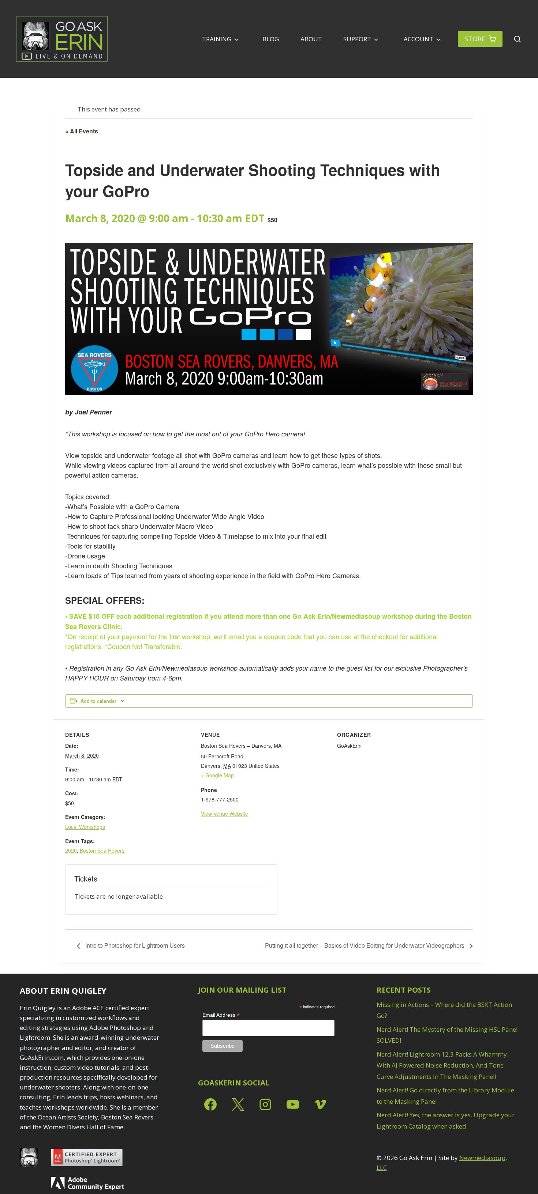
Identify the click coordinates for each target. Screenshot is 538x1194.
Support (357, 39)
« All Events (81, 131)
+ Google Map (217, 775)
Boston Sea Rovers (102, 850)
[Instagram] (265, 1104)
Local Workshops (85, 826)
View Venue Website (224, 813)
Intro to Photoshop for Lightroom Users (134, 945)
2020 (71, 850)
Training (216, 39)
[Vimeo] (320, 1104)
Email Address (221, 1015)
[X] (237, 1104)
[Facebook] (210, 1104)
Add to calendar (98, 701)
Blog (270, 39)
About (311, 39)
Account (417, 39)
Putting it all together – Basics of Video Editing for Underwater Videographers (365, 945)
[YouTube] (292, 1104)
